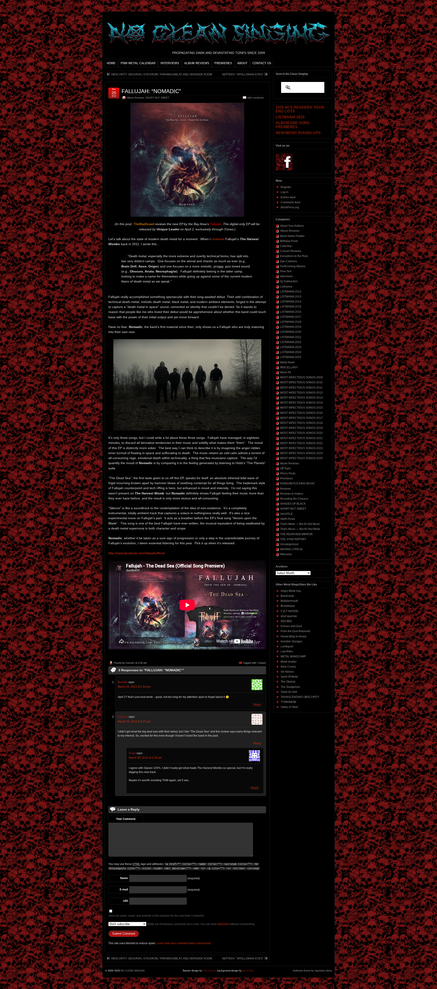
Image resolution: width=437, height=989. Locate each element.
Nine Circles (288, 666)
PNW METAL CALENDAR (138, 63)
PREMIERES (223, 63)
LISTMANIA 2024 (290, 352)
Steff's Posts (287, 519)
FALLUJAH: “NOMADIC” (151, 91)
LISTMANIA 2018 (290, 321)
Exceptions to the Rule (294, 256)
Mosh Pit (285, 372)
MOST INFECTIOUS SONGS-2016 (301, 412)
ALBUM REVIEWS (196, 63)
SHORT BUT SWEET (157, 97)
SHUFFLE (286, 514)
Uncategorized (289, 544)
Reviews (285, 488)
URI (125, 901)
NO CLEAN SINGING (133, 970)
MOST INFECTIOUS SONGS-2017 (301, 417)
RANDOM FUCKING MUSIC (297, 483)
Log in (284, 192)
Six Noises (287, 671)
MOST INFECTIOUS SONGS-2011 (301, 387)
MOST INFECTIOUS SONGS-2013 (301, 397)
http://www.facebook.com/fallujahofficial (136, 553)
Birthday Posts (289, 241)
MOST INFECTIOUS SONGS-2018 (301, 423)
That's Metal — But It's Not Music (300, 524)
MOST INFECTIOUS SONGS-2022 (301, 443)
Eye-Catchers (288, 261)
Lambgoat (287, 646)
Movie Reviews (289, 463)
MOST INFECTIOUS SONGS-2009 (301, 377)
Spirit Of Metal (289, 676)
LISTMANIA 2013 (290, 296)
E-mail (124, 889)
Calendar (286, 246)
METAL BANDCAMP (293, 656)
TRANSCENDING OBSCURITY (300, 697)
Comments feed (290, 202)
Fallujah (262, 662)
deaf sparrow (289, 616)
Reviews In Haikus (291, 493)
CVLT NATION (289, 611)
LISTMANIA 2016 (290, 311)
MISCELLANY (289, 367)
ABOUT (242, 63)
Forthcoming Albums (292, 266)
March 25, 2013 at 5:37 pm (134, 721)
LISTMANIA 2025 (290, 357)
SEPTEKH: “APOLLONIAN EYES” (242, 74)
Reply (257, 704)
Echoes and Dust (291, 626)
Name (124, 878)
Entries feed (288, 197)
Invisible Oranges (291, 641)
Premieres (286, 478)
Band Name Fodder (292, 236)
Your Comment (125, 819)
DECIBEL (286, 621)
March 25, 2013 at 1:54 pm (134, 686)
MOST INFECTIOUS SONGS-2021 (301, 438)
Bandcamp (287, 595)
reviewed (217, 239)
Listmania (286, 286)
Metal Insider (289, 661)
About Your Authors (292, 225)
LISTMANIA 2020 (290, 331)
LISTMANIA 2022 (290, 342)
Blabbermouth (289, 601)
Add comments (255, 97)
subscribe (223, 924)
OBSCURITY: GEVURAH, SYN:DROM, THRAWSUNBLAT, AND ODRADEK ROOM (161, 74)
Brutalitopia (288, 606)
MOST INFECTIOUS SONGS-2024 (301, 453)
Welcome (286, 554)
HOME (111, 63)
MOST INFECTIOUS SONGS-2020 (301, 433)
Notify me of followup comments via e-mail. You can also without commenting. (200, 924)
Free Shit (285, 271)
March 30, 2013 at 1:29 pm (145, 757)
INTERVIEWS (169, 63)
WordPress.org (290, 207)
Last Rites (287, 651)
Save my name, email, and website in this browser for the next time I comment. (156, 915)
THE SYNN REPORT (293, 539)
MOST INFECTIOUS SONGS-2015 (301, 407)
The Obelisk (288, 681)
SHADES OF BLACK (293, 503)
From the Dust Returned (295, 631)
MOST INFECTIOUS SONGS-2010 (301, 382)
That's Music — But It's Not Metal (300, 529)
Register (286, 187)
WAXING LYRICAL (291, 549)
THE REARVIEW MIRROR (296, 534)
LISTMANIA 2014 (290, 301)
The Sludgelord (290, 687)
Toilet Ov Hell (289, 692)
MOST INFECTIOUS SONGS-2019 (301, 428)
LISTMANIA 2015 (290, 306)
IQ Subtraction (289, 281)
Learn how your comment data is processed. (184, 943)
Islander (130, 662)
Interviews (286, 276)
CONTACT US (261, 63)
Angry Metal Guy (291, 590)
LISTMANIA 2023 (290, 347)
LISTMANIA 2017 (290, 316)
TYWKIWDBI (288, 702)
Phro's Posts (287, 473)
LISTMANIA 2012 (290, 291)
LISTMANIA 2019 (290, 326)
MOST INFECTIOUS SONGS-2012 (301, 392)
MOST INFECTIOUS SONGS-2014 (301, 402)
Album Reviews (135, 97)
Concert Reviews (290, 251)
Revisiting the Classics (294, 498)
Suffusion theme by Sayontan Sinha (312, 970)
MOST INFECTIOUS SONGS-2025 (301, 458)
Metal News (287, 362)
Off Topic (285, 468)
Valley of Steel (289, 707)
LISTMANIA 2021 (290, 337)
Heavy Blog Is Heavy (293, 636)
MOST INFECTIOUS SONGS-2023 (301, 448)
